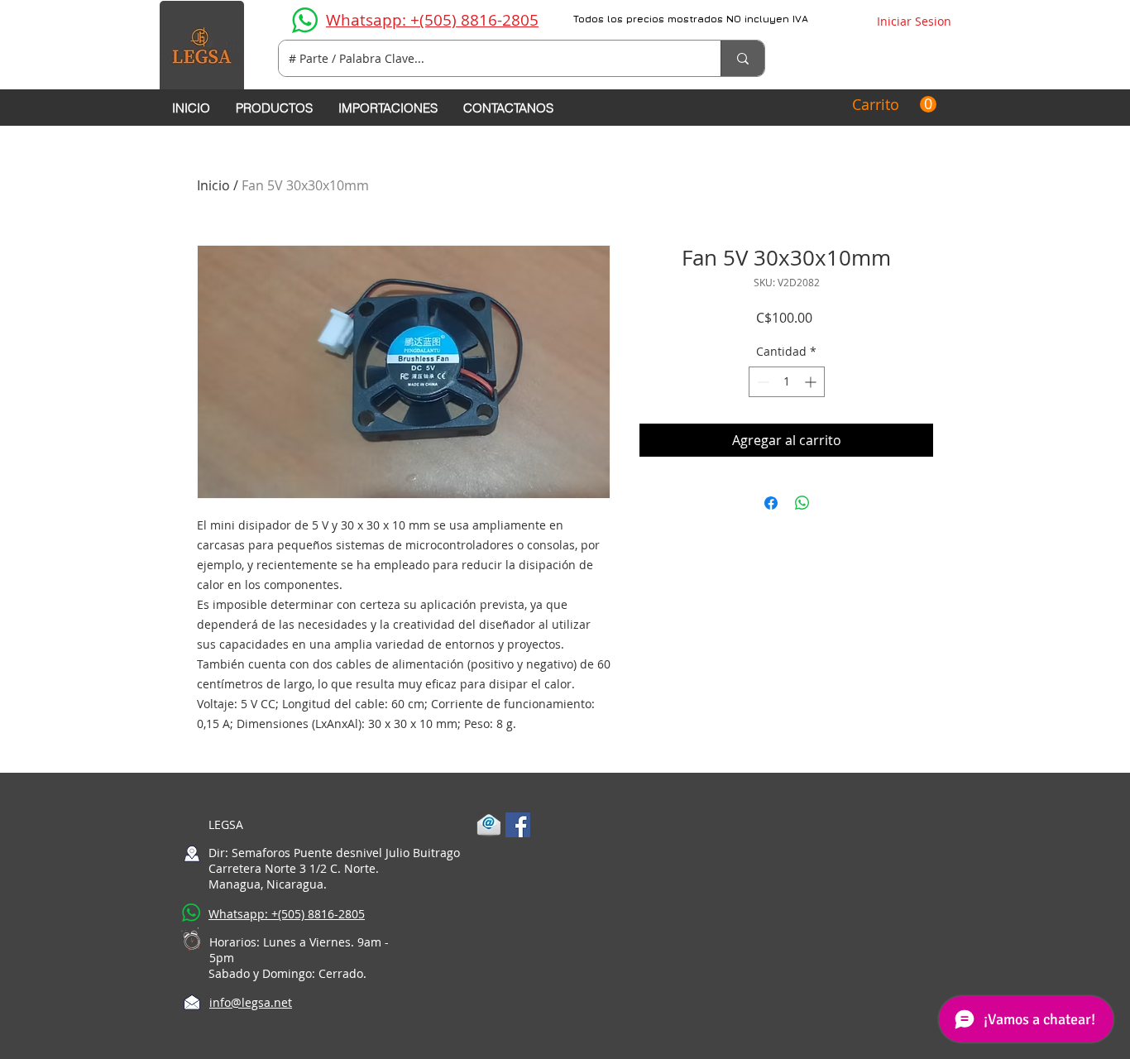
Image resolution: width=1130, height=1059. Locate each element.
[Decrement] (761, 381)
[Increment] (812, 381)
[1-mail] (488, 824)
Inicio (213, 185)
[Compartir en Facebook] (771, 503)
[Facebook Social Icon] (517, 824)
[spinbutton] (787, 381)
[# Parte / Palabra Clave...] (742, 58)
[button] (894, 104)
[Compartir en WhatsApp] (802, 503)
